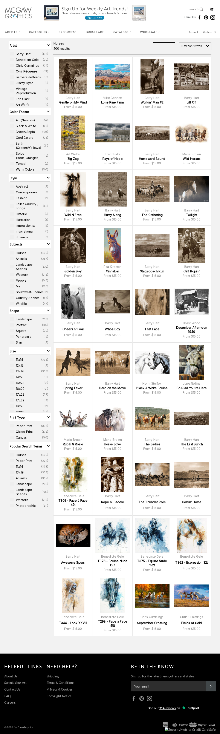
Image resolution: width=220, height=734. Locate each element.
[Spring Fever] (73, 362)
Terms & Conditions (60, 683)
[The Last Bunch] (191, 418)
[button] (30, 45)
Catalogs (121, 32)
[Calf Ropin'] (191, 245)
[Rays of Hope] (112, 133)
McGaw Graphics (24, 727)
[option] (29, 53)
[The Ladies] (152, 418)
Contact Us (12, 689)
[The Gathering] (152, 189)
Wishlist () (209, 32)
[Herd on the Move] (112, 362)
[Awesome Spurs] (73, 535)
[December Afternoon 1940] (191, 301)
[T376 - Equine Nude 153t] (112, 535)
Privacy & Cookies (60, 689)
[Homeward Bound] (152, 133)
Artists (11, 32)
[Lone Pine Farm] (112, 76)
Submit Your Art (15, 683)
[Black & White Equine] (152, 362)
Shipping (53, 676)
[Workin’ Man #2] (152, 76)
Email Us (190, 17)
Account (193, 32)
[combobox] (195, 46)
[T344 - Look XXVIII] (73, 595)
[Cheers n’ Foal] (73, 301)
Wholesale (149, 32)
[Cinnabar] (112, 245)
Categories (38, 32)
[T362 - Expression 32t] (191, 535)
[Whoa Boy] (112, 301)
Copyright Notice (59, 696)
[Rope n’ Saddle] (112, 474)
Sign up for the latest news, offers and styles (162, 676)
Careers (10, 702)
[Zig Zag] (73, 133)
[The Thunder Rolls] (152, 474)
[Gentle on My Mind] (73, 76)
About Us (10, 676)
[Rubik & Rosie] (73, 418)
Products (67, 32)
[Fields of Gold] (191, 595)
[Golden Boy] (73, 245)
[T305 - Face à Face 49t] (73, 474)
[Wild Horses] (191, 133)
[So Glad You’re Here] (191, 362)
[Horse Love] (112, 418)
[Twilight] (191, 189)
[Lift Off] (191, 76)
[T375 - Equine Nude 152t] (152, 535)
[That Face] (152, 301)
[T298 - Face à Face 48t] (112, 595)
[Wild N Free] (73, 189)
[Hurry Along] (112, 189)
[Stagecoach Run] (152, 245)
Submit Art (95, 32)
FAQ (7, 696)
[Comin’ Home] (191, 474)
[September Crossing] (152, 595)
